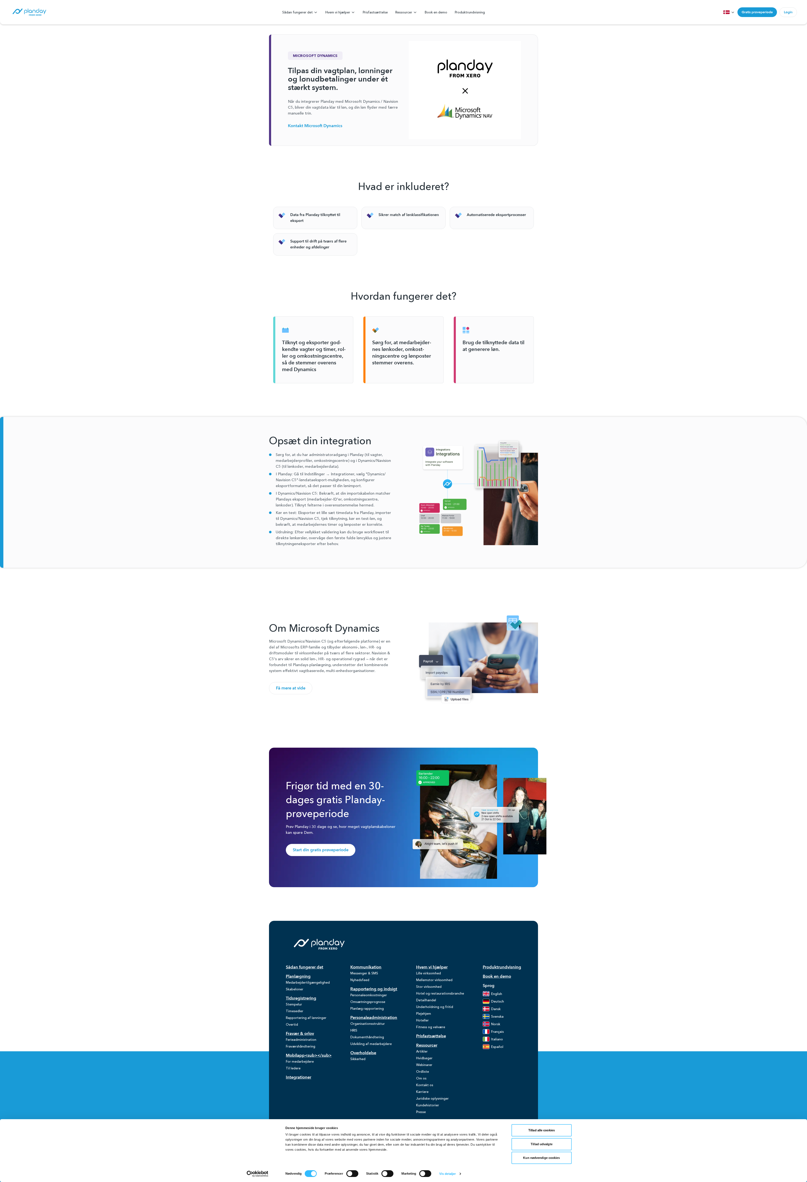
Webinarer (424, 1065)
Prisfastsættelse (375, 12)
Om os (421, 1078)
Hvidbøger (424, 1058)
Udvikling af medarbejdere (371, 1044)
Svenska (497, 1016)
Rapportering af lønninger (306, 1018)
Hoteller (422, 1020)
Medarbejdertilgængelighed (308, 982)
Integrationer (298, 1077)
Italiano (497, 1039)
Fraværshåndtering (300, 1046)
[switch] (352, 1173)
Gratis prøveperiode (757, 12)
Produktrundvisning (470, 12)
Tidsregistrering (301, 998)
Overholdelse (363, 1053)
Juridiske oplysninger (432, 1098)
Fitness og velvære (430, 1027)
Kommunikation (365, 967)
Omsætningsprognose (367, 1002)
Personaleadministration (373, 1017)
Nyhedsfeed (359, 980)
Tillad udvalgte (542, 1144)
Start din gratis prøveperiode (320, 850)
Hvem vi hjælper (337, 12)
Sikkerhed (357, 1059)
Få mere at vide (290, 688)
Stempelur (294, 1004)
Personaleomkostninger (368, 995)
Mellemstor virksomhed (434, 980)
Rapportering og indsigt (373, 989)
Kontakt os (424, 1085)
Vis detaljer (447, 1173)
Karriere (422, 1092)
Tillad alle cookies (541, 1130)
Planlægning (298, 976)
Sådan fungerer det (297, 12)
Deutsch (497, 1001)
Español (497, 1047)
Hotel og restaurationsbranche (440, 993)
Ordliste (422, 1071)
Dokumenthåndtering (367, 1037)
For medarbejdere (300, 1061)
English (496, 994)
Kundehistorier (427, 1105)
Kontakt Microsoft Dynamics (315, 126)
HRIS (353, 1030)
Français (497, 1031)
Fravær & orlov (300, 1033)
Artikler (422, 1051)
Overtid (292, 1024)
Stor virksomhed (429, 986)
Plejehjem (423, 1013)
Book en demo (436, 12)
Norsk (495, 1024)
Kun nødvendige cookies (541, 1158)
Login (788, 12)
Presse (421, 1112)
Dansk (496, 1009)
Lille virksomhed (428, 973)
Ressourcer (403, 12)
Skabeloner (294, 989)
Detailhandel (426, 1000)
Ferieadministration (301, 1039)
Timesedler (294, 1011)
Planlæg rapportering (367, 1008)
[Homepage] (29, 12)
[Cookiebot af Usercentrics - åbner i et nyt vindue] (257, 1174)
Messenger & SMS (364, 973)
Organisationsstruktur (367, 1023)
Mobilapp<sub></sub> (309, 1055)
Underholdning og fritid (434, 1007)
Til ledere (293, 1068)
